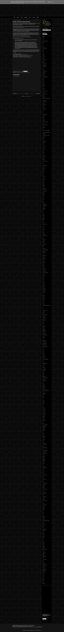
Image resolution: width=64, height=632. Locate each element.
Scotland (43, 460)
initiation (43, 279)
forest (43, 222)
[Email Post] (22, 71)
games (43, 232)
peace (43, 383)
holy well (43, 268)
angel (43, 58)
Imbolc (43, 275)
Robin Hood (44, 443)
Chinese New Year (45, 124)
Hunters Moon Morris (45, 272)
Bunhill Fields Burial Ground (46, 98)
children (43, 120)
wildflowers (43, 553)
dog (42, 162)
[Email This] (23, 71)
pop (42, 406)
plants (43, 396)
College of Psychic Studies (46, 130)
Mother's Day (44, 344)
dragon (43, 168)
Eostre (43, 192)
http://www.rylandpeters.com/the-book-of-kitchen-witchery (20, 54)
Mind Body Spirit (44, 334)
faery (43, 198)
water (43, 543)
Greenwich (43, 248)
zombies (43, 583)
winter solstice (44, 559)
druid (43, 175)
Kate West (43, 288)
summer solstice (44, 500)
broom (43, 95)
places (43, 394)
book (43, 89)
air (42, 45)
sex (42, 470)
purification (43, 427)
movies (43, 347)
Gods (43, 242)
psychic (43, 423)
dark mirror (43, 149)
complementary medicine (45, 135)
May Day (43, 320)
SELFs (43, 469)
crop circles (44, 141)
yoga (43, 580)
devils (43, 158)
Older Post (38, 93)
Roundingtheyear (44, 447)
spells (26, 72)
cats (43, 111)
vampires (43, 530)
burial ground (44, 100)
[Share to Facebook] (26, 71)
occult (43, 366)
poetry (43, 400)
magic (43, 313)
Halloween (43, 251)
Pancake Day (44, 380)
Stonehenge (44, 493)
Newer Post (15, 93)
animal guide (44, 59)
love (43, 307)
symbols (43, 507)
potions (43, 410)
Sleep (43, 476)
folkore (43, 219)
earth (43, 178)
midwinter (43, 333)
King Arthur (43, 289)
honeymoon (44, 271)
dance (43, 148)
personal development (45, 390)
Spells (21, 17)
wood (43, 576)
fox (42, 225)
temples (43, 517)
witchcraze (43, 567)
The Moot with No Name (45, 520)
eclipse (43, 182)
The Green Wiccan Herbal (32, 50)
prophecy (43, 419)
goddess (43, 241)
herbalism (18, 72)
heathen (43, 261)
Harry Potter (44, 255)
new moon (43, 356)
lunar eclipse (44, 310)
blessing (43, 85)
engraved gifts (44, 189)
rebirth (43, 433)
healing (43, 259)
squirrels (43, 487)
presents (43, 416)
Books (18, 17)
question (43, 430)
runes (43, 449)
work (43, 577)
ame (43, 52)
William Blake (44, 556)
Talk (43, 510)
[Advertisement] (26, 85)
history (43, 265)
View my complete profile (45, 25)
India (43, 278)
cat (42, 110)
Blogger (40, 630)
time (43, 523)
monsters (43, 337)
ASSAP (43, 69)
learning (43, 295)
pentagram (43, 386)
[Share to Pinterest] (27, 71)
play (43, 397)
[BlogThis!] (24, 71)
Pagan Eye (43, 376)
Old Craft (43, 367)
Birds (43, 82)
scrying (43, 463)
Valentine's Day (44, 529)
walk (43, 539)
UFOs (43, 527)
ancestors (43, 56)
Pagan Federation (44, 377)
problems (43, 417)
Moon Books (44, 340)
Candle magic (44, 104)
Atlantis (43, 75)
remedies (43, 439)
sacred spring (44, 453)
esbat (43, 195)
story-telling (44, 496)
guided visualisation (45, 249)
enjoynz (34, 630)
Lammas (43, 292)
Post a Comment (16, 76)
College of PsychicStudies (46, 132)
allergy (43, 49)
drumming (43, 176)
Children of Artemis (45, 121)
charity (43, 117)
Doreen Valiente (44, 165)
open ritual (43, 370)
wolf (43, 573)
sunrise (43, 503)
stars (43, 490)
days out (43, 152)
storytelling (43, 497)
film (42, 211)
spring (43, 486)
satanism (43, 457)
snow (43, 477)
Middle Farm (44, 330)
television (43, 516)
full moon (43, 229)
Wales (43, 537)
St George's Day (44, 489)
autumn (43, 78)
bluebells (43, 88)
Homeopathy (44, 269)
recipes (22, 72)
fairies (43, 199)
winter (43, 557)
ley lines (43, 298)
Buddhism (43, 96)
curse (43, 145)
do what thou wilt (44, 161)
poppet (43, 407)
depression (43, 156)
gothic (43, 245)
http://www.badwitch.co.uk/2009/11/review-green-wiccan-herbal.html (21, 56)
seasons (43, 466)
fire (42, 212)
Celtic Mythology (44, 114)
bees (43, 79)
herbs (20, 72)
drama (43, 169)
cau (42, 113)
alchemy (43, 46)
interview (43, 282)
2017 (43, 39)
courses (43, 138)
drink (43, 172)
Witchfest (43, 570)
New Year (43, 357)
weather (43, 546)
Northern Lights (44, 363)
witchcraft (28, 72)
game (43, 231)
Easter (43, 181)
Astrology (43, 72)
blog (43, 86)
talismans (43, 509)
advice (43, 42)
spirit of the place (44, 483)
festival (43, 209)
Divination (25, 17)
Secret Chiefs (44, 467)
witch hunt (43, 563)
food (43, 221)
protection (43, 420)
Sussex (43, 506)
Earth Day (43, 179)
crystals (43, 142)
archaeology (44, 65)
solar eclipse (44, 479)
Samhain (43, 456)
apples (43, 62)
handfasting (44, 252)
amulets (43, 55)
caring (43, 107)
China (43, 123)
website (23, 38)
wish (43, 560)
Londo (43, 302)
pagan (43, 374)
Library (43, 299)
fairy (43, 201)
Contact (34, 17)
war (42, 540)
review (24, 72)
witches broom (44, 569)
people (43, 387)
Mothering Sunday (44, 346)
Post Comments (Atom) (28, 96)
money (43, 336)
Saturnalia (43, 459)
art (42, 68)
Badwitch (47, 21)
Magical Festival (44, 314)
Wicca (43, 550)
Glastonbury (44, 239)
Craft (30, 17)
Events (38, 17)
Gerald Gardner (44, 235)
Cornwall (43, 136)
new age (43, 354)
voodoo (43, 536)
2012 (43, 38)
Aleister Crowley (44, 48)
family (43, 202)
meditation (43, 326)
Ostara (43, 373)
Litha (43, 301)
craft (43, 139)
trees (43, 526)
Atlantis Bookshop (44, 76)
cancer (43, 103)
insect (43, 281)
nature (43, 353)
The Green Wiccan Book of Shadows (22, 50)
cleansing (43, 127)
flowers (43, 215)
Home (14, 17)
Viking (43, 533)
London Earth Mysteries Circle (46, 305)
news (43, 360)
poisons (43, 403)
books (16, 72)
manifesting (44, 317)
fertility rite (43, 208)
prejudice (43, 413)
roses (43, 446)
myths (43, 350)
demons (43, 155)
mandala (43, 316)
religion (43, 437)
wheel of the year (44, 549)
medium (43, 327)
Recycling (43, 436)
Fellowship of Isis (44, 205)
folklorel (43, 218)
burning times (44, 101)
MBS (43, 323)
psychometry (44, 426)
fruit (42, 228)
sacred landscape (44, 450)
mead (43, 324)
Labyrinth (43, 291)
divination (43, 159)
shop (43, 473)
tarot (43, 513)
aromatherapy (44, 66)
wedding (43, 547)
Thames (43, 519)
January (43, 285)
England (43, 188)
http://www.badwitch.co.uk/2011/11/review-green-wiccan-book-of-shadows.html (23, 55)
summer (43, 499)
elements (43, 185)
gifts (43, 238)
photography (44, 393)
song (43, 480)
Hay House (43, 258)
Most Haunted (44, 343)
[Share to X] (25, 71)
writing (43, 579)
